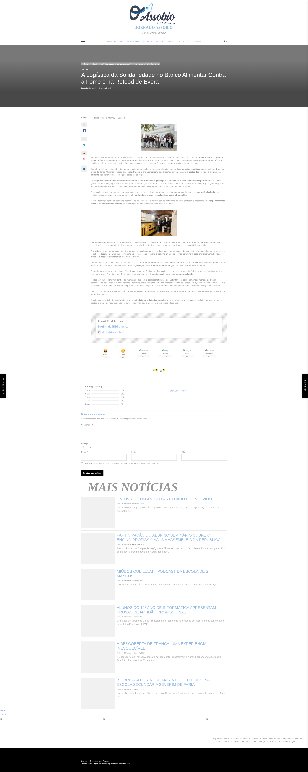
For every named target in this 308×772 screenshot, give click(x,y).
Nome (84, 452)
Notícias (186, 41)
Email (134, 452)
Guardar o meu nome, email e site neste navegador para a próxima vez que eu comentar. (121, 463)
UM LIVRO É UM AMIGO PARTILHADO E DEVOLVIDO (164, 499)
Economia (169, 41)
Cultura (149, 41)
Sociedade (196, 41)
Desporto (159, 41)
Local (178, 41)
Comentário (87, 425)
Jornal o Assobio (154, 27)
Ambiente (118, 41)
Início (109, 41)
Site (183, 452)
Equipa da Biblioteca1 (88, 88)
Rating (84, 444)
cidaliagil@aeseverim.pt (113, 332)
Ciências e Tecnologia (134, 41)
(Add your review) (178, 391)
